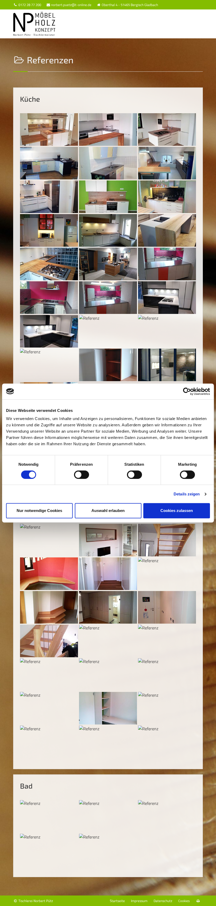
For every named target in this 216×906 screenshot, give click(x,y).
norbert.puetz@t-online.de (70, 4)
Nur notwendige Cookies (39, 510)
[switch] (81, 474)
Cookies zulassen (176, 510)
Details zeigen (187, 494)
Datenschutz (163, 900)
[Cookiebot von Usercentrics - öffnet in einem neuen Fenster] (187, 391)
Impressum (139, 900)
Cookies (184, 900)
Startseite (117, 900)
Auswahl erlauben (108, 510)
